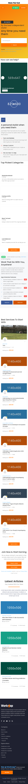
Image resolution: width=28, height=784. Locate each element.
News (4, 781)
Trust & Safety (4, 738)
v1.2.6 (3, 256)
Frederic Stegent (6, 502)
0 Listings (5, 90)
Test (4, 345)
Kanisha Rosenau (7, 476)
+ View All (3, 740)
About (8, 781)
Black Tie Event (4, 51)
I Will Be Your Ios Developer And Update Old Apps (14, 425)
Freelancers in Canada (6, 748)
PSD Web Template (6, 615)
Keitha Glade (6, 528)
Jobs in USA (3, 752)
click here (23, 257)
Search (15, 45)
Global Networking (6, 676)
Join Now (23, 7)
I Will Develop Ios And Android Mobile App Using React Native (13, 399)
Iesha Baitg (5, 396)
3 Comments (14, 625)
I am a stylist (14, 567)
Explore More (14, 250)
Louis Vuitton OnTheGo (8, 423)
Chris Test (5, 344)
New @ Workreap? (8, 767)
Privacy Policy (24, 571)
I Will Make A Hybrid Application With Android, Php (13, 452)
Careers (3, 734)
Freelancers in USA (5, 746)
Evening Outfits (18, 49)
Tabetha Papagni (7, 370)
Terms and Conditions (6, 571)
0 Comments (15, 656)
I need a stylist (14, 563)
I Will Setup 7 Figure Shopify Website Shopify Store (13, 504)
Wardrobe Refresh (9, 49)
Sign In (16, 7)
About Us (3, 729)
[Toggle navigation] (2, 7)
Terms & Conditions (5, 736)
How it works (14, 781)
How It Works (4, 732)
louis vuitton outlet (7, 449)
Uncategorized (5, 646)
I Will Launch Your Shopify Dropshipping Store (14, 531)
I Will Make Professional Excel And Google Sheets (12, 372)
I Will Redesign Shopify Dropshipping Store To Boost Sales (13, 478)
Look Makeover (12, 51)
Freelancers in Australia (6, 750)
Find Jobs (3, 755)
